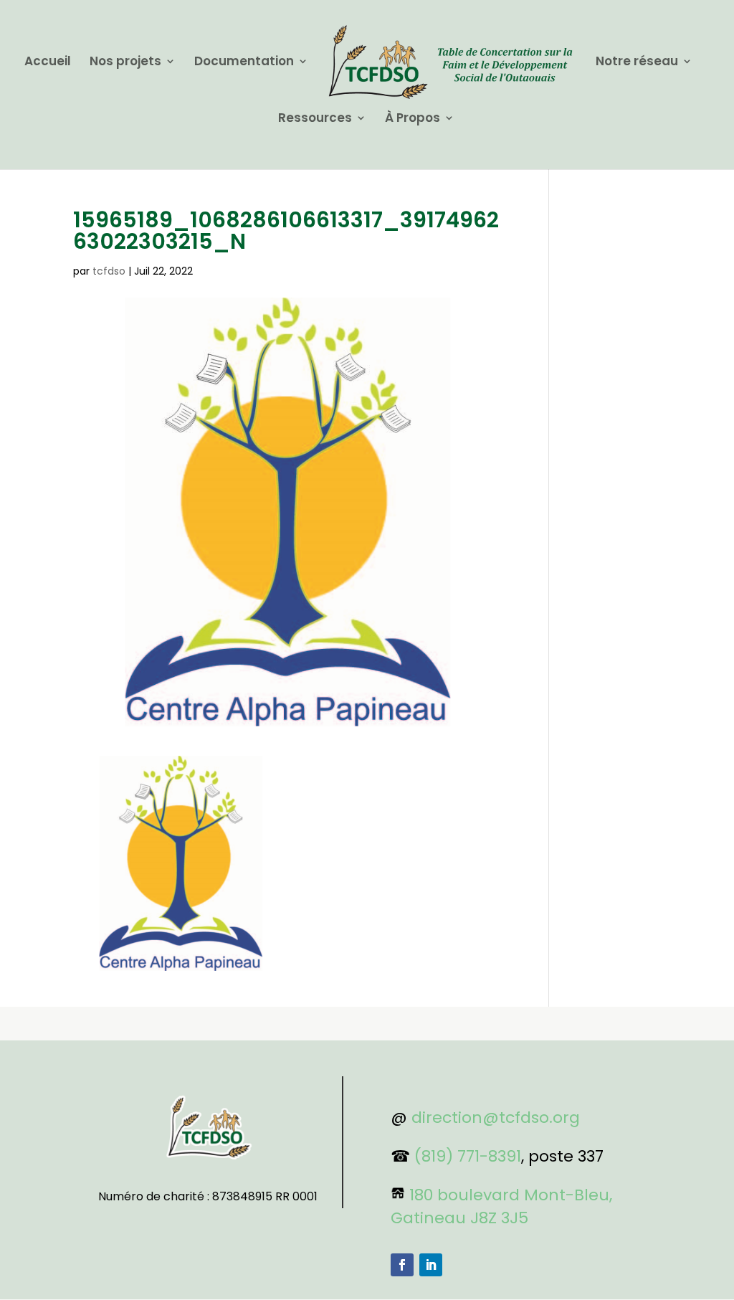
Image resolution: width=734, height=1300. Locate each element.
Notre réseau (637, 63)
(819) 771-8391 (467, 1156)
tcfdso (108, 271)
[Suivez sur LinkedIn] (430, 1264)
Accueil (47, 63)
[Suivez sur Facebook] (402, 1264)
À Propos (412, 119)
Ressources (315, 119)
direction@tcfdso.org (495, 1117)
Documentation (244, 63)
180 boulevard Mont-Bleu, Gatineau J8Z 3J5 (501, 1206)
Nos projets (125, 63)
